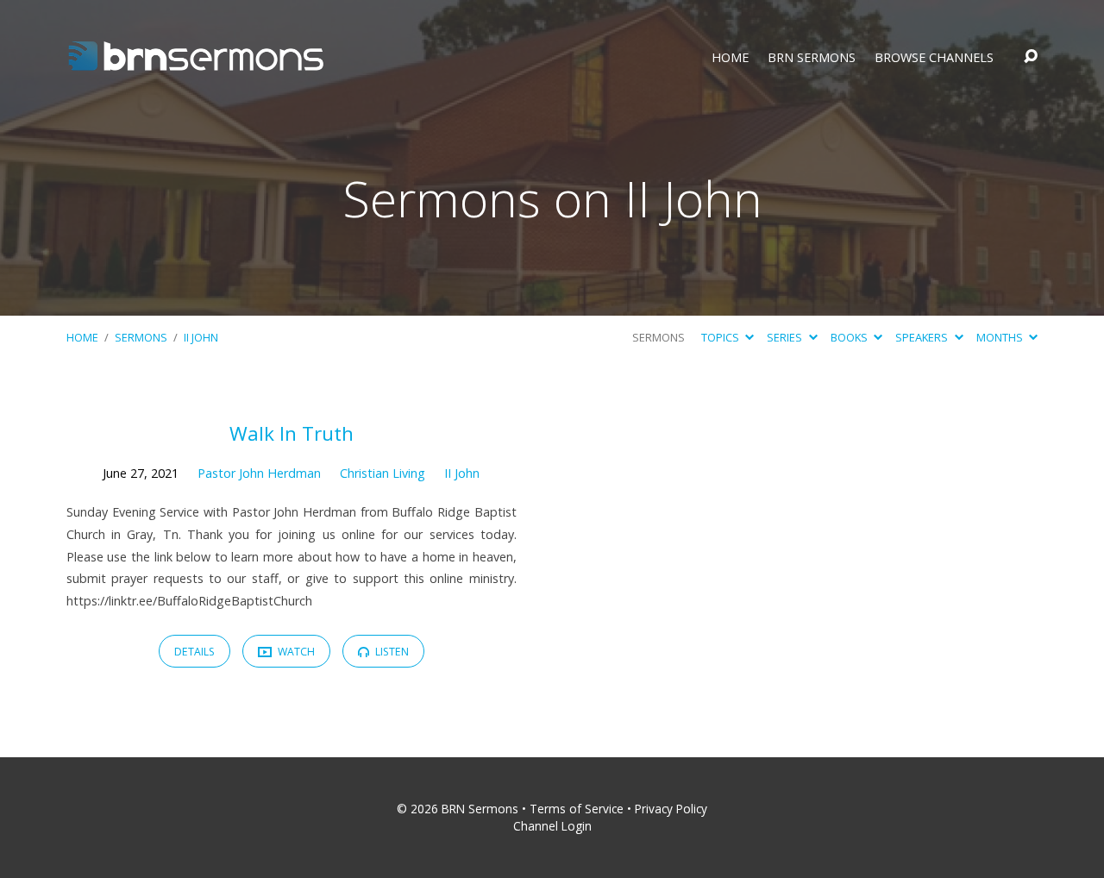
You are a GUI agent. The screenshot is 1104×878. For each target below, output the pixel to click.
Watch (295, 651)
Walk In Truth (291, 433)
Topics (721, 337)
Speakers (922, 337)
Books (850, 337)
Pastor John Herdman (259, 473)
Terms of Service (577, 808)
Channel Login (552, 826)
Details (194, 651)
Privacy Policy (671, 808)
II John (201, 337)
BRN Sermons (812, 58)
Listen (391, 651)
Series (786, 337)
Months (1001, 337)
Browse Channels (934, 58)
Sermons (141, 337)
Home (730, 58)
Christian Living (382, 473)
